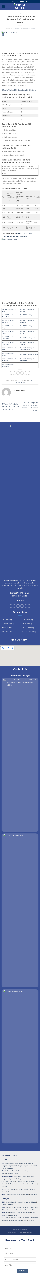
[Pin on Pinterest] (25, 373)
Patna (27, 1210)
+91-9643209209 (17, 835)
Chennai (24, 1163)
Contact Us (15, 593)
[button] (3, 6)
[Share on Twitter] (18, 373)
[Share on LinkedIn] (29, 373)
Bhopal (20, 1166)
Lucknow (21, 1210)
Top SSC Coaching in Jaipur (29, 354)
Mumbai (17, 1163)
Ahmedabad (33, 1166)
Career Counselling (20, 596)
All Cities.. (5, 1186)
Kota (8, 1171)
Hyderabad (13, 1166)
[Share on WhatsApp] (10, 373)
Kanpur (4, 1168)
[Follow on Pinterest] (22, 606)
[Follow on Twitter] (18, 606)
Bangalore (5, 1166)
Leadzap (24, 1229)
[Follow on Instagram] (14, 606)
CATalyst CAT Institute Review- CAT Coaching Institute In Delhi (10, 406)
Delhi (12, 1163)
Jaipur (26, 1166)
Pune (33, 1212)
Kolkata (30, 1163)
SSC (20, 13)
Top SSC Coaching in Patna (29, 338)
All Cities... (10, 1168)
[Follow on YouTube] (29, 606)
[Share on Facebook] (14, 373)
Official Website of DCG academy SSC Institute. (19, 90)
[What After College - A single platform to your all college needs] (20, 6)
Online (7, 1163)
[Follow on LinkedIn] (25, 606)
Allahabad (19, 1184)
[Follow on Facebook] (10, 606)
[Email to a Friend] (22, 373)
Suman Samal (30, 28)
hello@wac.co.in (16, 991)
